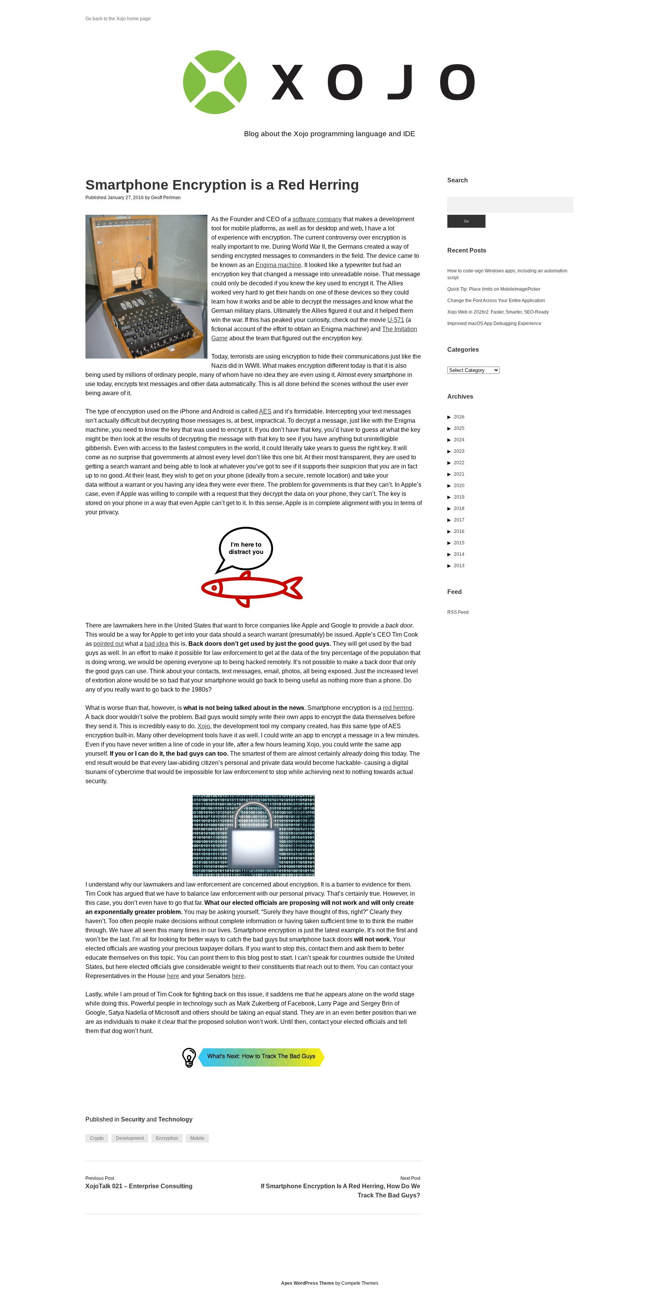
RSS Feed (458, 612)
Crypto (97, 1138)
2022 (459, 462)
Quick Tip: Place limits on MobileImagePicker (493, 289)
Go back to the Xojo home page (118, 18)
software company (317, 219)
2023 (459, 451)
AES (265, 411)
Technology (175, 1119)
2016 (459, 531)
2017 (459, 520)
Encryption (167, 1138)
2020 (459, 485)
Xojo (204, 726)
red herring (397, 708)
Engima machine (278, 265)
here (173, 976)
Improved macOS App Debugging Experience (494, 323)
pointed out (108, 643)
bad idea (156, 643)
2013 (459, 565)
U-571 (395, 320)
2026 (459, 417)
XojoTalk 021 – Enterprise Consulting (139, 1186)
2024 (459, 439)
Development (130, 1138)
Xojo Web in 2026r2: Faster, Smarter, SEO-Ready (498, 312)
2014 (459, 554)
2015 (459, 542)
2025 (459, 428)
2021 (459, 474)
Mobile (197, 1138)
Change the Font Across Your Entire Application (496, 300)
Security (133, 1119)
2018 (459, 508)
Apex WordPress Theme (307, 1283)
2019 (459, 497)
